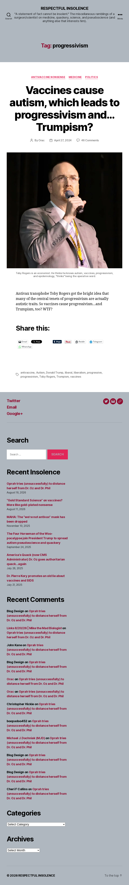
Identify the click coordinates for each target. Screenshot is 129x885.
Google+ (15, 413)
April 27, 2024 (63, 140)
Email (12, 407)
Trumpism (62, 376)
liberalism (79, 372)
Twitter (13, 400)
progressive (94, 372)
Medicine (75, 77)
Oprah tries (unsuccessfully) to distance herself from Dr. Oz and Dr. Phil (37, 615)
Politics (91, 77)
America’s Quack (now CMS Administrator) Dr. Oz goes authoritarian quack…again (36, 559)
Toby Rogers (47, 376)
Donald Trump (54, 372)
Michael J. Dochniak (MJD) (26, 738)
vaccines (75, 376)
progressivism (29, 376)
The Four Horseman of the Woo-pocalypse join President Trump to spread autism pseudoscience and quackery (37, 538)
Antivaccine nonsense (48, 77)
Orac (41, 140)
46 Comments (90, 140)
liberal (68, 372)
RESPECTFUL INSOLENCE (64, 8)
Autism (40, 372)
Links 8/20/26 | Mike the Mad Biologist (34, 628)
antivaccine (27, 372)
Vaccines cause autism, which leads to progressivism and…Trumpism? (64, 108)
